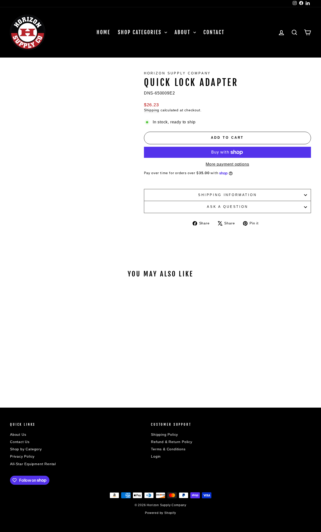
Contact (213, 32)
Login (156, 456)
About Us (18, 435)
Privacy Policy (22, 456)
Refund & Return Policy (171, 442)
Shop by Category (26, 449)
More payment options (227, 164)
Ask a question (227, 207)
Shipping (151, 110)
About (183, 32)
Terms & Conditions (168, 449)
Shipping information (227, 195)
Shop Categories (140, 32)
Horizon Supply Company (177, 73)
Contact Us (20, 442)
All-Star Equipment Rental (33, 464)
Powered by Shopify (160, 513)
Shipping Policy (164, 435)
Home (103, 32)
